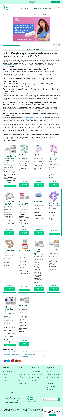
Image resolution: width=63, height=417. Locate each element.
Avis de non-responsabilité (24, 374)
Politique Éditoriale (22, 383)
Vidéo (33, 382)
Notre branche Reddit (8, 371)
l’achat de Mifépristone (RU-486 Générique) (16, 119)
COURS (35, 8)
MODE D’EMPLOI (50, 6)
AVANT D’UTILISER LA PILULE (37, 6)
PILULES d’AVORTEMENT (20, 6)
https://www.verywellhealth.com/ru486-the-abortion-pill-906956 (19, 354)
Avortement (5, 45)
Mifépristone (35, 72)
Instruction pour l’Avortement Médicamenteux (51, 383)
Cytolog (22, 154)
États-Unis (45, 58)
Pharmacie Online (36, 370)
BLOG (39, 8)
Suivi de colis (35, 379)
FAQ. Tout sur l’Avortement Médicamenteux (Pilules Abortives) (53, 379)
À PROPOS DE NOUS (47, 8)
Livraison (5, 377)
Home (4, 14)
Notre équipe (6, 376)
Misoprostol (9, 250)
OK (52, 415)
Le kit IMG (23, 305)
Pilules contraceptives (37, 374)
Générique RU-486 (9, 203)
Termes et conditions (22, 373)
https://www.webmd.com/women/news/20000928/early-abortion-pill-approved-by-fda (24, 356)
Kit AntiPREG (23, 203)
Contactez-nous (6, 373)
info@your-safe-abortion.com (11, 1)
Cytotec (37, 154)
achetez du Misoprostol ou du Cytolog (33, 117)
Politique (20, 376)
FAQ (27, 6)
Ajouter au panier (11, 186)
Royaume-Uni (53, 58)
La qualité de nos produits (24, 382)
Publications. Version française (14, 45)
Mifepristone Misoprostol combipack (10, 158)
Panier (33, 376)
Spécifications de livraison (24, 377)
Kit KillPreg (54, 249)
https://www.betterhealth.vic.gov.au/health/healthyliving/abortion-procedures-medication (25, 351)
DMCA (19, 385)
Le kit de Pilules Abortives (38, 251)
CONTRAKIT (24, 250)
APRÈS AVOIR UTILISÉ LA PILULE (23, 8)
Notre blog (34, 380)
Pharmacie (5, 374)
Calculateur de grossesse (38, 377)
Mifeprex (38, 202)
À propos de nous (7, 370)
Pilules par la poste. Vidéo (53, 386)
